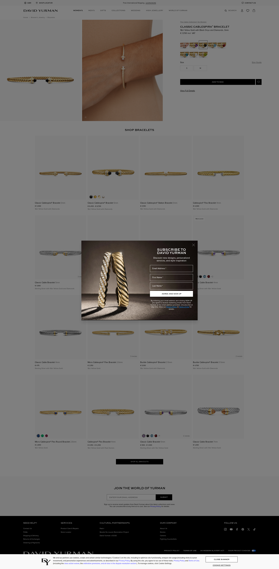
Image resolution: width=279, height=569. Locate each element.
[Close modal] (195, 243)
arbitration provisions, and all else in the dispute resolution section (110, 563)
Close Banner (221, 559)
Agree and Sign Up (171, 293)
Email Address (158, 268)
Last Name (157, 285)
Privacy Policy (171, 307)
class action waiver (71, 563)
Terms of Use (184, 307)
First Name (157, 277)
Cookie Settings (222, 565)
